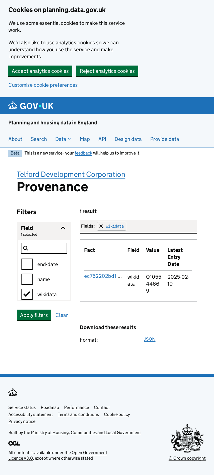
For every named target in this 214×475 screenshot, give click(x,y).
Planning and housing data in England (52, 122)
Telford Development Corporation (71, 174)
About (15, 139)
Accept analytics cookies (40, 71)
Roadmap (50, 407)
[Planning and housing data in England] (31, 106)
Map (85, 139)
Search (39, 139)
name (43, 279)
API (102, 139)
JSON (149, 339)
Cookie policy (117, 414)
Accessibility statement (30, 414)
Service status (22, 407)
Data (61, 139)
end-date (47, 264)
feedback (83, 153)
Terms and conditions (78, 414)
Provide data (164, 139)
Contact (102, 407)
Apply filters (34, 315)
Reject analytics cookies (107, 71)
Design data (128, 139)
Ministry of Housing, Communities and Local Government (86, 432)
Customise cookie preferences (43, 85)
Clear (61, 315)
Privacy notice (21, 421)
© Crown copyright (187, 458)
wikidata (47, 294)
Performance (76, 407)
